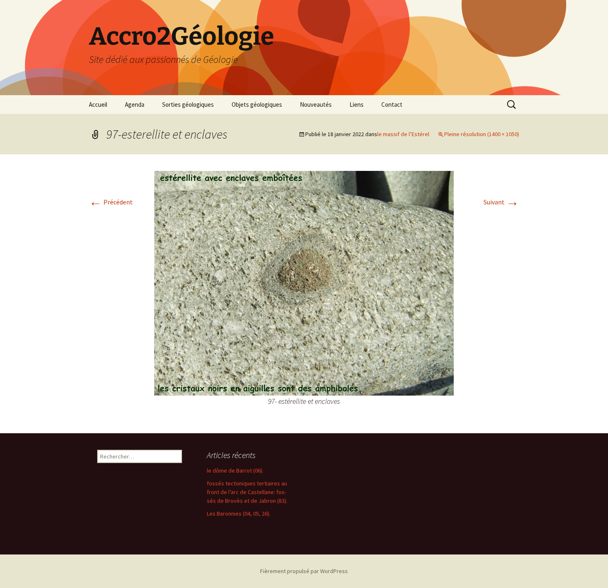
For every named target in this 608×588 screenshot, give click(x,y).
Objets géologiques (257, 104)
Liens (356, 104)
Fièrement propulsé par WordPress (304, 571)
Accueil (98, 104)
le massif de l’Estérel (403, 134)
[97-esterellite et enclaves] (304, 282)
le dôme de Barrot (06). (235, 470)
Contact (391, 104)
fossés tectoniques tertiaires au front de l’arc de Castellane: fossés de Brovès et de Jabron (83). (247, 492)
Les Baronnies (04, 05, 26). (238, 513)
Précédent (111, 202)
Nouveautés (316, 104)
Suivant (501, 202)
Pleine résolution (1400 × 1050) (481, 134)
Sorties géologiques (188, 104)
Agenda (134, 104)
